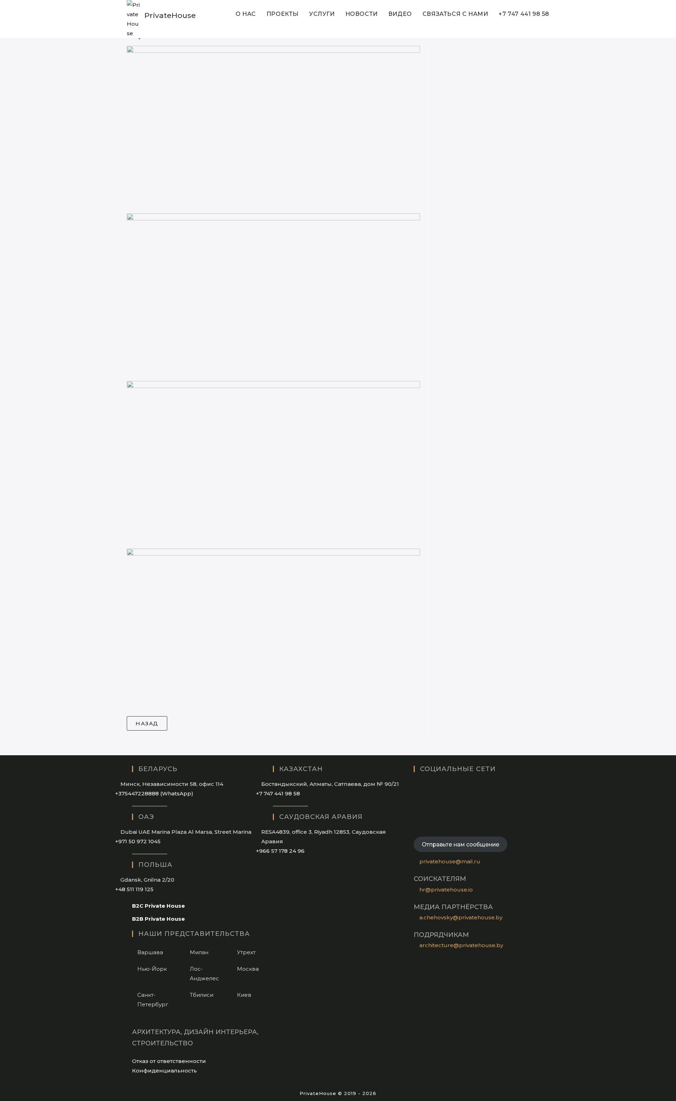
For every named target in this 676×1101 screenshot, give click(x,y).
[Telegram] (416, 825)
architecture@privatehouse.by (461, 945)
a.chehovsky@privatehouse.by (460, 917)
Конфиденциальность (164, 1070)
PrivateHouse (170, 15)
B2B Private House (158, 918)
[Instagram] (416, 785)
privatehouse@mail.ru (449, 861)
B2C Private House (158, 905)
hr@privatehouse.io (446, 889)
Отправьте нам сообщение (460, 844)
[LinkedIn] (416, 799)
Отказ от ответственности (169, 1061)
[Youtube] (416, 812)
